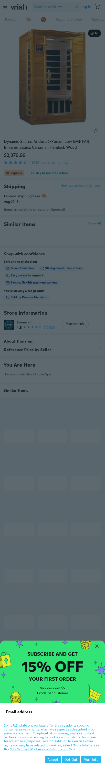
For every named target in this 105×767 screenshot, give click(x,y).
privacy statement (18, 733)
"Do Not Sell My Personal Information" (40, 749)
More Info (91, 759)
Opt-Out (70, 759)
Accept (53, 759)
